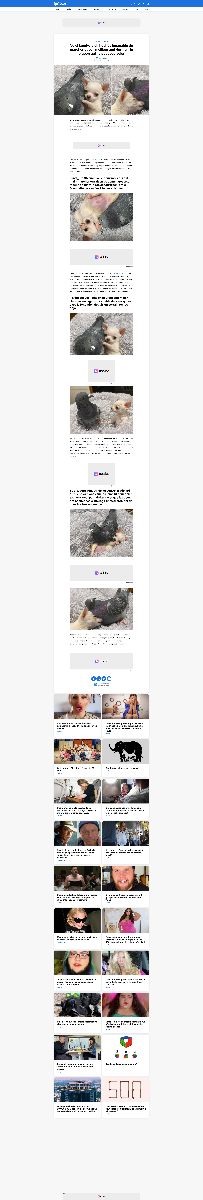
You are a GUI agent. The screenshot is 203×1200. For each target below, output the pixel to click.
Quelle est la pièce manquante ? (121, 1064)
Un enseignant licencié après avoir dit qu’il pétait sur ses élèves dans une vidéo (124, 897)
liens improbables (124, 123)
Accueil (97, 41)
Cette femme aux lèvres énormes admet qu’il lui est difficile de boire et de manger (77, 726)
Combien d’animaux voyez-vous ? (122, 768)
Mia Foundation (120, 273)
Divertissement (82, 9)
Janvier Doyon (103, 58)
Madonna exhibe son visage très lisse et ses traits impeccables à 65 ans (77, 938)
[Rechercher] (131, 4)
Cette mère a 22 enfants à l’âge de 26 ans (75, 769)
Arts (137, 9)
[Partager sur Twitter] (98, 678)
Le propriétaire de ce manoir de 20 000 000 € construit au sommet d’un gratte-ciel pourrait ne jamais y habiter (77, 1108)
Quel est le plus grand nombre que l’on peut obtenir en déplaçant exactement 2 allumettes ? (125, 1108)
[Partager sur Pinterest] (104, 678)
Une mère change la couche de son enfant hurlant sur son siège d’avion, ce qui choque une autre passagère (76, 810)
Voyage (96, 9)
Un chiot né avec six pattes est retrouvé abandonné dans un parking (77, 1023)
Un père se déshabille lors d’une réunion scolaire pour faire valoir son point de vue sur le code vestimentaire (77, 897)
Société (68, 9)
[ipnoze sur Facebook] (135, 4)
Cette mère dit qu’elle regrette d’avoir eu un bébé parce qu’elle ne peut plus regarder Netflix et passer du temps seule (124, 727)
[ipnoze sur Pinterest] (144, 4)
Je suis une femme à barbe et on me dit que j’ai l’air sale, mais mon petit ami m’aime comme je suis (77, 982)
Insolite (59, 731)
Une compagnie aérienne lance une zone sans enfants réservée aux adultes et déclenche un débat (125, 810)
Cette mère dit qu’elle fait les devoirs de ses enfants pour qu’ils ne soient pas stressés (125, 982)
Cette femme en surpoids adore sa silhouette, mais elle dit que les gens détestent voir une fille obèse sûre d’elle (125, 939)
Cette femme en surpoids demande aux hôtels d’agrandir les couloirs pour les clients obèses (125, 1024)
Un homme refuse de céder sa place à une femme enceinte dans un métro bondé (124, 852)
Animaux (126, 9)
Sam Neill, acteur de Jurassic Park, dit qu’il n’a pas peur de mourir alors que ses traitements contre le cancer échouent (76, 854)
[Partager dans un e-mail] (109, 678)
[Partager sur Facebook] (93, 678)
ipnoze (60, 4)
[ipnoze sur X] (139, 4)
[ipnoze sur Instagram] (148, 4)
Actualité (56, 9)
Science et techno (111, 9)
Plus (146, 9)
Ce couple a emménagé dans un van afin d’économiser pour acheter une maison (75, 1066)
